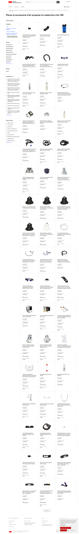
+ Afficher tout (8, 63)
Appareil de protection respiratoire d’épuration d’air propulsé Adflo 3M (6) (14, 112)
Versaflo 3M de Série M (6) (13, 105)
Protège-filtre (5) (11, 138)
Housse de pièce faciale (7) (12, 130)
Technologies (11, 526)
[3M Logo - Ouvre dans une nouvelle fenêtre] (15, 2)
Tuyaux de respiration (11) (12, 128)
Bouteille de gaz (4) (11, 140)
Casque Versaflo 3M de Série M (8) (14, 103)
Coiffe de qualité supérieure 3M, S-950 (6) (14, 108)
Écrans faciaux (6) (11, 134)
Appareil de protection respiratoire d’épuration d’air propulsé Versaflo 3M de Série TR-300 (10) (14, 89)
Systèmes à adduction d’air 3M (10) (14, 93)
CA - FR (66, 1)
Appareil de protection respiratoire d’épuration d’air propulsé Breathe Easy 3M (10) (14, 96)
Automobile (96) (9, 44)
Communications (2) (9, 46)
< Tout (7, 26)
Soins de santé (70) (9, 52)
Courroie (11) (10, 126)
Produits (10, 6)
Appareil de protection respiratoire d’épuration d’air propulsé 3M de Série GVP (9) (14, 100)
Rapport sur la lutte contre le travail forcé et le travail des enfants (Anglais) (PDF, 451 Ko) (30, 523)
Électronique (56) (9, 59)
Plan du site (44, 522)
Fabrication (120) (9, 50)
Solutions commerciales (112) (11, 54)
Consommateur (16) (9, 48)
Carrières (10, 522)
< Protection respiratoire (10, 31)
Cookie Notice (63, 525)
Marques (22, 6)
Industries (16, 6)
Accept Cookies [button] (63, 530)
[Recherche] (58, 2)
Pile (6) (9, 132)
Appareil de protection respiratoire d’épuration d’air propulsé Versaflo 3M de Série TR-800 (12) (14, 84)
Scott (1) (7, 71)
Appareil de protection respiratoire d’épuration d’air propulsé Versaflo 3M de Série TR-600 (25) (14, 80)
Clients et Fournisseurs (12, 524)
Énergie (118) (8, 61)
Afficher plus (47, 510)
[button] (71, 530)
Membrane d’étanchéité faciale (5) (14, 136)
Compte (68, 6)
